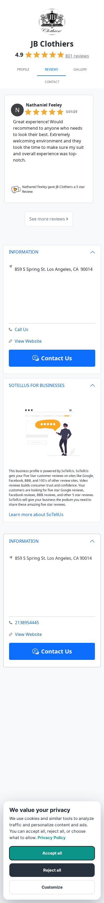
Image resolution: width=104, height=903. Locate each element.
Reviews (51, 69)
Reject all (52, 870)
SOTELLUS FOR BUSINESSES (37, 385)
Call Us (21, 329)
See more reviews (47, 219)
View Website (28, 634)
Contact (52, 82)
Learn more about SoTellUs (36, 514)
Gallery (80, 69)
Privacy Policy (52, 837)
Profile (23, 69)
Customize (52, 887)
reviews (77, 56)
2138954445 (27, 623)
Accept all (52, 853)
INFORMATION (24, 541)
